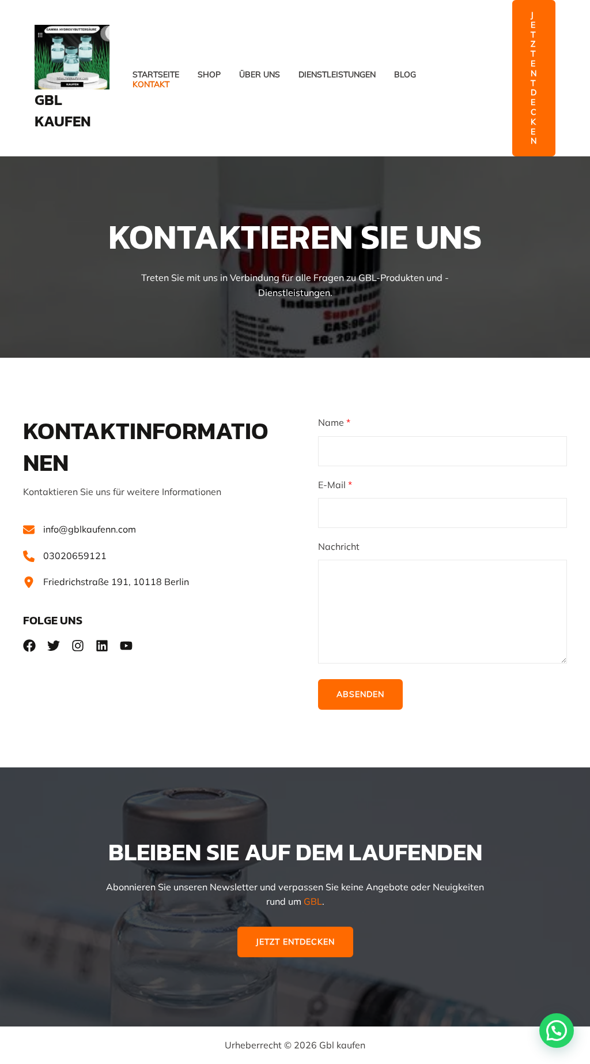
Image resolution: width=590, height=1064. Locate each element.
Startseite (156, 75)
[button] (533, 78)
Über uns (259, 75)
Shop (209, 75)
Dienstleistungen (337, 75)
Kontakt (151, 84)
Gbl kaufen (63, 110)
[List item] (29, 645)
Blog (405, 75)
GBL (313, 901)
